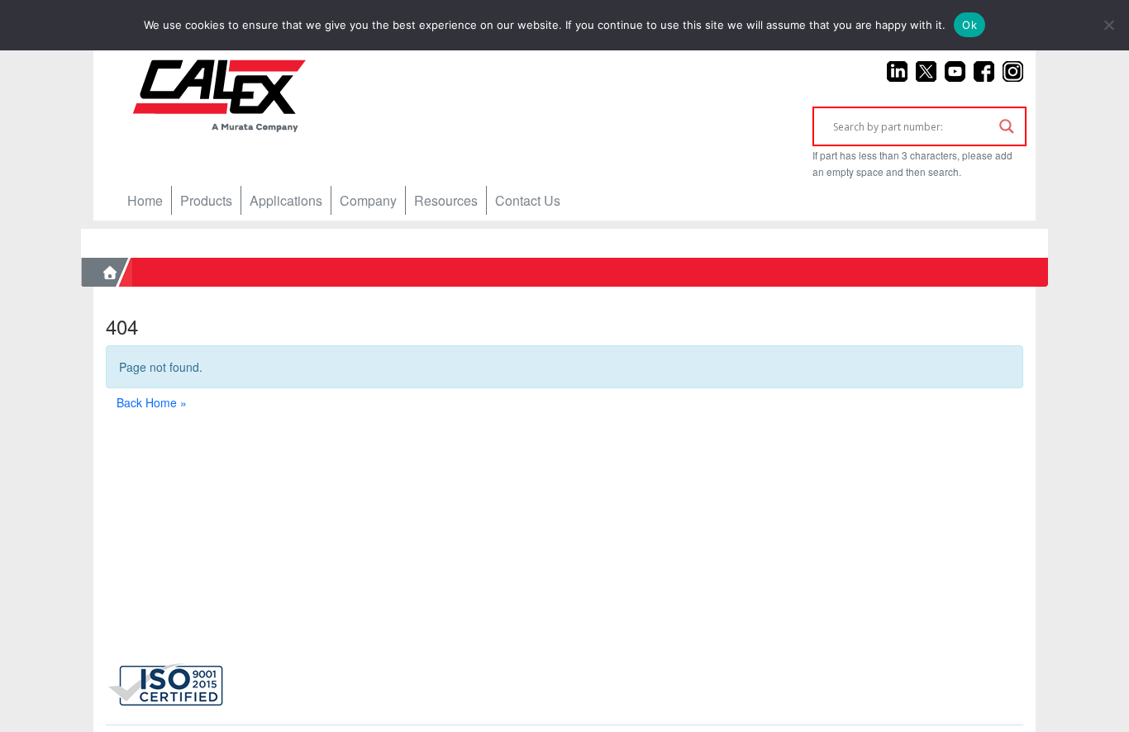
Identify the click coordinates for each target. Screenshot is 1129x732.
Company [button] (368, 200)
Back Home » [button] (152, 402)
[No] (1108, 25)
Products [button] (206, 200)
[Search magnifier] (1006, 126)
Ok (969, 24)
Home (145, 200)
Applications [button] (286, 200)
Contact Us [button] (527, 200)
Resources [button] (446, 200)
